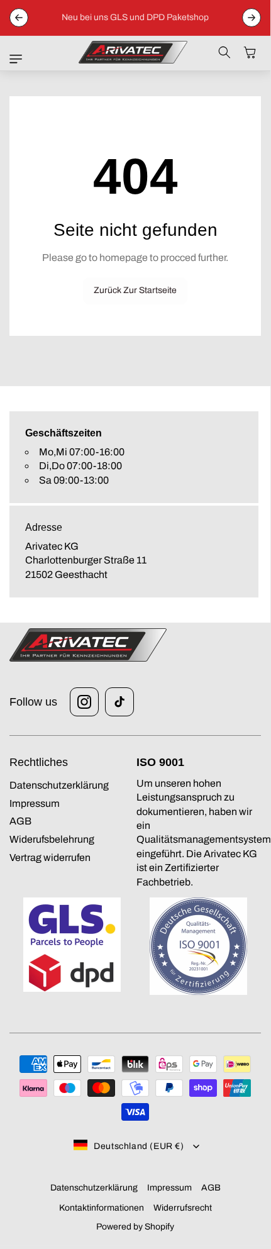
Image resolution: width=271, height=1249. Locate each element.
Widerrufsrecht (182, 1208)
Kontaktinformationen (101, 1208)
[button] (18, 59)
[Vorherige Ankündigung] (18, 17)
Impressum (169, 1187)
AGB (211, 1187)
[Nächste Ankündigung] (251, 17)
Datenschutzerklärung (94, 1187)
